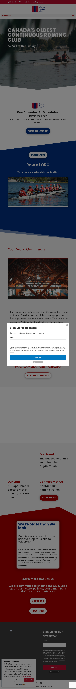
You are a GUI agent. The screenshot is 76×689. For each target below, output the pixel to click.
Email (12, 337)
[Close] (67, 325)
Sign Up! (38, 357)
